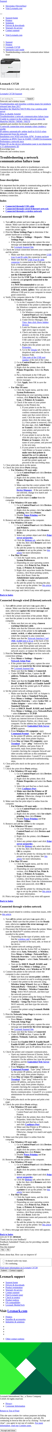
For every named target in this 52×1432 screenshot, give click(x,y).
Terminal (15, 743)
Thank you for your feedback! (13, 1239)
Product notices (12, 1300)
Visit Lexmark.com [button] (14, 8)
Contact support (16, 1270)
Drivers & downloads (15, 1285)
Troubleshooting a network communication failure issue (24, 116)
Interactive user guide (15, 49)
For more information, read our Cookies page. (21, 1424)
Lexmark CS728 (13, 47)
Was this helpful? (7, 1247)
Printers (9, 44)
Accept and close (8, 1430)
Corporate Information (15, 1406)
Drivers (28, 846)
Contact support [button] (12, 30)
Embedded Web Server (38, 726)
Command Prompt (20, 733)
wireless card (23, 939)
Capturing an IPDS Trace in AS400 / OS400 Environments (26, 139)
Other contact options (15, 1339)
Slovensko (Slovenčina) (16, 6)
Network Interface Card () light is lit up (30, 639)
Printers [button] (9, 20)
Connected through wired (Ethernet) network (27, 209)
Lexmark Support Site (24, 247)
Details (34, 350)
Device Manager (24, 490)
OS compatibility (13, 1302)
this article (46, 585)
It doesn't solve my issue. (16, 1261)
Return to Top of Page (9, 1411)
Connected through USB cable (20, 206)
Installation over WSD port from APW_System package (24, 136)
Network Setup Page (21, 661)
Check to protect (13, 1297)
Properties (26, 347)
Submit (4, 1270)
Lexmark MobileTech (15, 1305)
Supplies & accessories (16, 1319)
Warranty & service (14, 1290)
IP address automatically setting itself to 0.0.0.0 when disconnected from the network (23, 132)
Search (30, 99)
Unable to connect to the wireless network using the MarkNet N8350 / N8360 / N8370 (22, 120)
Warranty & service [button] (14, 28)
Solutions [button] (10, 23)
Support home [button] (12, 18)
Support (9, 42)
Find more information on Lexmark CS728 (19, 1268)
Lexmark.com (17, 1311)
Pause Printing (31, 515)
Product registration (14, 1287)
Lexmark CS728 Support (11, 94)
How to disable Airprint (10, 114)
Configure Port (29, 788)
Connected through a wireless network (24, 211)
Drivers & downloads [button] (15, 25)
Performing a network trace (12, 141)
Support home (12, 1282)
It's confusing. (12, 1263)
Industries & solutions (15, 1322)
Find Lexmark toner (14, 1295)
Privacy (9, 1403)
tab (30, 540)
